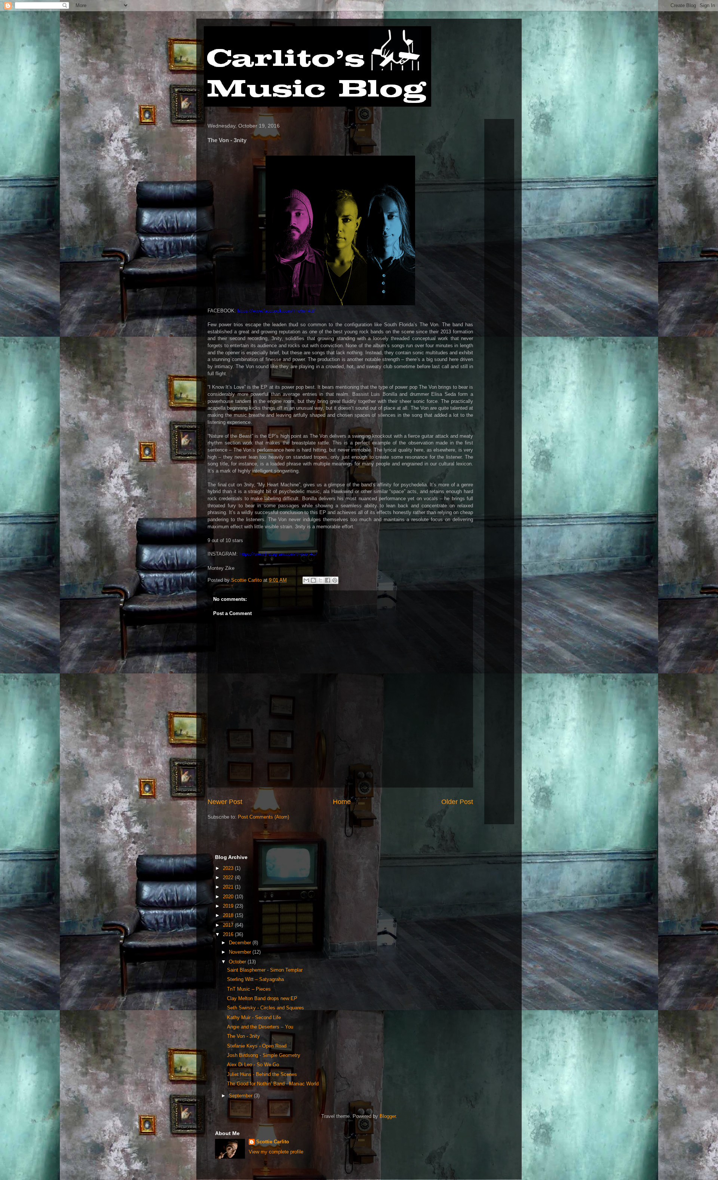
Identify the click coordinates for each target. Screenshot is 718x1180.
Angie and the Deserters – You (260, 1027)
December (240, 942)
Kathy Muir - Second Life (254, 1017)
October (238, 962)
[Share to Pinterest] (334, 580)
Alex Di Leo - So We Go (253, 1064)
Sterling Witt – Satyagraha (255, 979)
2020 (229, 896)
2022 (229, 877)
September (241, 1095)
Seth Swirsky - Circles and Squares (265, 1008)
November (240, 952)
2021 (229, 887)
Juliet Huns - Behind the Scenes (262, 1074)
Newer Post (225, 801)
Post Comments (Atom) (263, 817)
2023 (229, 868)
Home (342, 801)
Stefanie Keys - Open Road (256, 1046)
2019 (229, 906)
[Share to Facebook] (327, 580)
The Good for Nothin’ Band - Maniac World (273, 1083)
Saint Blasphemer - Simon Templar (265, 970)
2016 (229, 934)
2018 (229, 915)
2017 (229, 925)
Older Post (457, 801)
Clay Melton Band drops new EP (262, 998)
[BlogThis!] (313, 580)
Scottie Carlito (272, 1141)
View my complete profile (276, 1152)
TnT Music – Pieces (249, 989)
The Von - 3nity (243, 1036)
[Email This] (306, 580)
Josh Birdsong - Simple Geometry (263, 1055)
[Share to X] (320, 580)
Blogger (388, 1116)
